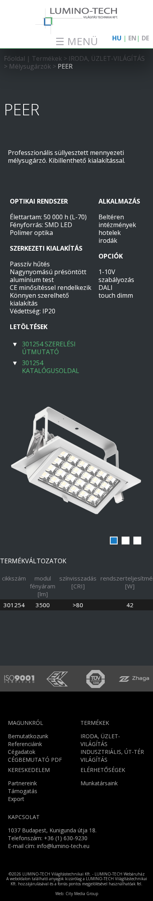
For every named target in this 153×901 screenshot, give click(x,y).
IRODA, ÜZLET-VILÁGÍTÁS (107, 58)
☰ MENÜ (76, 41)
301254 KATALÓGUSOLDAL (50, 367)
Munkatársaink (99, 783)
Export (16, 799)
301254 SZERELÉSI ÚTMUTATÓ (49, 348)
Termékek (48, 58)
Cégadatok (21, 751)
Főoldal (14, 58)
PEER (65, 66)
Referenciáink (25, 744)
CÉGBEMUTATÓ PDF (35, 759)
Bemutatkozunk (28, 736)
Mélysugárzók (30, 66)
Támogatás (22, 791)
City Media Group (82, 893)
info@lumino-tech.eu (63, 846)
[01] (76, 464)
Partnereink (22, 783)
